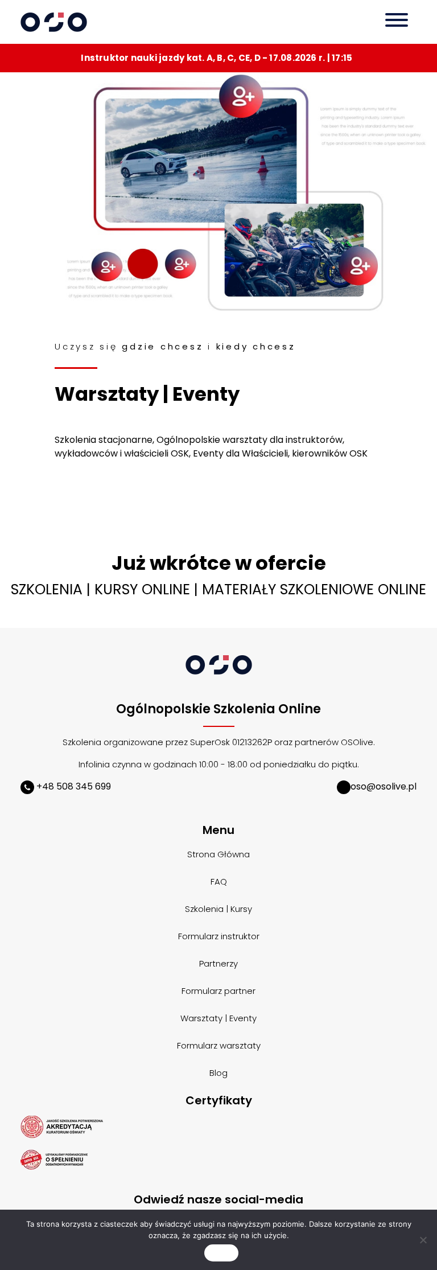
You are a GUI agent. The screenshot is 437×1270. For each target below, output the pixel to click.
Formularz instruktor (218, 936)
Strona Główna (218, 854)
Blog (218, 1073)
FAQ (219, 881)
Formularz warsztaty (219, 1045)
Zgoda (221, 1252)
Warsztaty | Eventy (218, 1018)
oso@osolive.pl (384, 786)
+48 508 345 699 (72, 786)
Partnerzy (218, 963)
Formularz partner (218, 991)
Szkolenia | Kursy (218, 909)
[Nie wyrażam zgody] (422, 1240)
